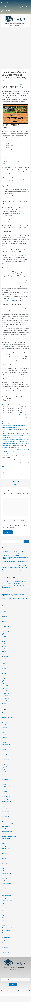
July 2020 (4, 703)
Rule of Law (4, 913)
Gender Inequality (5, 811)
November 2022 (5, 636)
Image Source (5, 472)
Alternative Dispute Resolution (8, 717)
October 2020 (5, 695)
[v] (6, 235)
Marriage (3, 868)
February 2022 (5, 656)
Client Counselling (6, 744)
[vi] (12, 241)
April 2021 (4, 681)
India (3, 821)
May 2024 (4, 624)
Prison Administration (6, 895)
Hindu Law (4, 818)
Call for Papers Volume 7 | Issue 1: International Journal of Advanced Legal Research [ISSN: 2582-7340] (14, 7)
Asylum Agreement (6, 724)
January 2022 (4, 658)
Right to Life (4, 908)
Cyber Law (4, 784)
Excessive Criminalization (7, 801)
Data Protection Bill (6, 786)
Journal (3, 851)
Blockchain (4, 729)
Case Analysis (4, 737)
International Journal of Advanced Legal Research (19, 990)
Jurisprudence (4, 858)
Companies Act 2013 (6, 749)
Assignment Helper (6, 581)
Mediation (4, 870)
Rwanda (3, 915)
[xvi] (8, 344)
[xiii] (24, 300)
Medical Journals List (6, 594)
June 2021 (4, 676)
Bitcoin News (4, 727)
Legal (3, 866)
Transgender (4, 940)
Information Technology (7, 831)
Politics (3, 893)
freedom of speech (5, 809)
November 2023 (5, 626)
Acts (2, 712)
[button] (15, 30)
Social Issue (4, 922)
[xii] (13, 300)
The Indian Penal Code (7, 932)
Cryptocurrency (5, 779)
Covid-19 (4, 772)
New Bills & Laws (5, 880)
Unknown (4, 590)
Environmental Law (14, 84)
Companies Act (5, 747)
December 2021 (5, 661)
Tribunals (3, 942)
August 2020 (4, 700)
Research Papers (5, 905)
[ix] (11, 267)
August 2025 (4, 609)
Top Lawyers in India (6, 937)
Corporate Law (5, 767)
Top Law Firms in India (6, 935)
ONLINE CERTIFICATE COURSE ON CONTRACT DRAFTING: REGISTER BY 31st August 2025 (14, 552)
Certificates (4, 742)
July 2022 (4, 643)
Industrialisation (5, 828)
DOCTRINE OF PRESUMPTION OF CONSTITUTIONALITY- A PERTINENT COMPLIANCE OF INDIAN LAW (15, 557)
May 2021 (4, 678)
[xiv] (9, 310)
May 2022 (4, 648)
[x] (11, 278)
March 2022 (4, 653)
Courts (3, 769)
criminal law (4, 776)
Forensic (3, 806)
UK (2, 945)
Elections (3, 794)
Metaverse (4, 875)
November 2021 (5, 663)
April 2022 (4, 651)
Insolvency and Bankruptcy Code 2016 (10, 836)
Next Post (15, 484)
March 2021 (4, 683)
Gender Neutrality (5, 814)
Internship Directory (6, 848)
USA (3, 950)
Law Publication (5, 863)
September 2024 (5, 614)
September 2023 (5, 631)
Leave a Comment (6, 84)
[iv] (17, 213)
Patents (3, 885)
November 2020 (5, 693)
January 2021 (4, 688)
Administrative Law (6, 715)
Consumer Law (5, 762)
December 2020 (5, 691)
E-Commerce (4, 791)
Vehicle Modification (6, 955)
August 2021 (4, 671)
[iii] (12, 207)
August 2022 (4, 641)
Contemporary (5, 764)
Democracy (4, 789)
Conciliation (4, 754)
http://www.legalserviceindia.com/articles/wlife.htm (14, 425)
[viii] (22, 255)
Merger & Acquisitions (6, 873)
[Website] (24, 520)
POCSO (3, 890)
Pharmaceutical (5, 888)
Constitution (4, 757)
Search (3, 539)
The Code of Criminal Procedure (9, 927)
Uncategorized (5, 947)
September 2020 (5, 698)
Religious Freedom (6, 903)
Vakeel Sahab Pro (5, 952)
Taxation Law (4, 925)
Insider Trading (5, 833)
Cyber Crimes (4, 781)
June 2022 (4, 646)
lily (2, 586)
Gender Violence (5, 816)
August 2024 (4, 616)
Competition (4, 752)
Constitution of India (6, 759)
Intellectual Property (6, 838)
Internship (4, 846)
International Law (5, 841)
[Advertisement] (15, 48)
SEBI (3, 918)
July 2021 (4, 673)
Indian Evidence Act (6, 826)
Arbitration (4, 720)
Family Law (4, 804)
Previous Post (16, 481)
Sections (3, 920)
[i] (9, 167)
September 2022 (5, 639)
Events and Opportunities (7, 799)
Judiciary (3, 856)
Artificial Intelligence (6, 722)
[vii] (5, 245)
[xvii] (3, 354)
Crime (3, 774)
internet (3, 843)
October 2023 (5, 629)
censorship (4, 739)
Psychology (4, 898)
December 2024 (5, 611)
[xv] (21, 318)
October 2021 (5, 666)
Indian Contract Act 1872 (7, 823)
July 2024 (4, 619)
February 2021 (5, 686)
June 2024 (4, 621)
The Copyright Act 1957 (7, 930)
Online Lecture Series (6, 883)
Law (2, 861)
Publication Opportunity (7, 900)
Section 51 (9, 300)
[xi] (12, 290)
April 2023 (4, 634)
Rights (3, 910)
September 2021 (5, 668)
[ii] (4, 171)
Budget (3, 732)
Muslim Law (4, 878)
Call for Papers (5, 734)
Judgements (4, 853)
